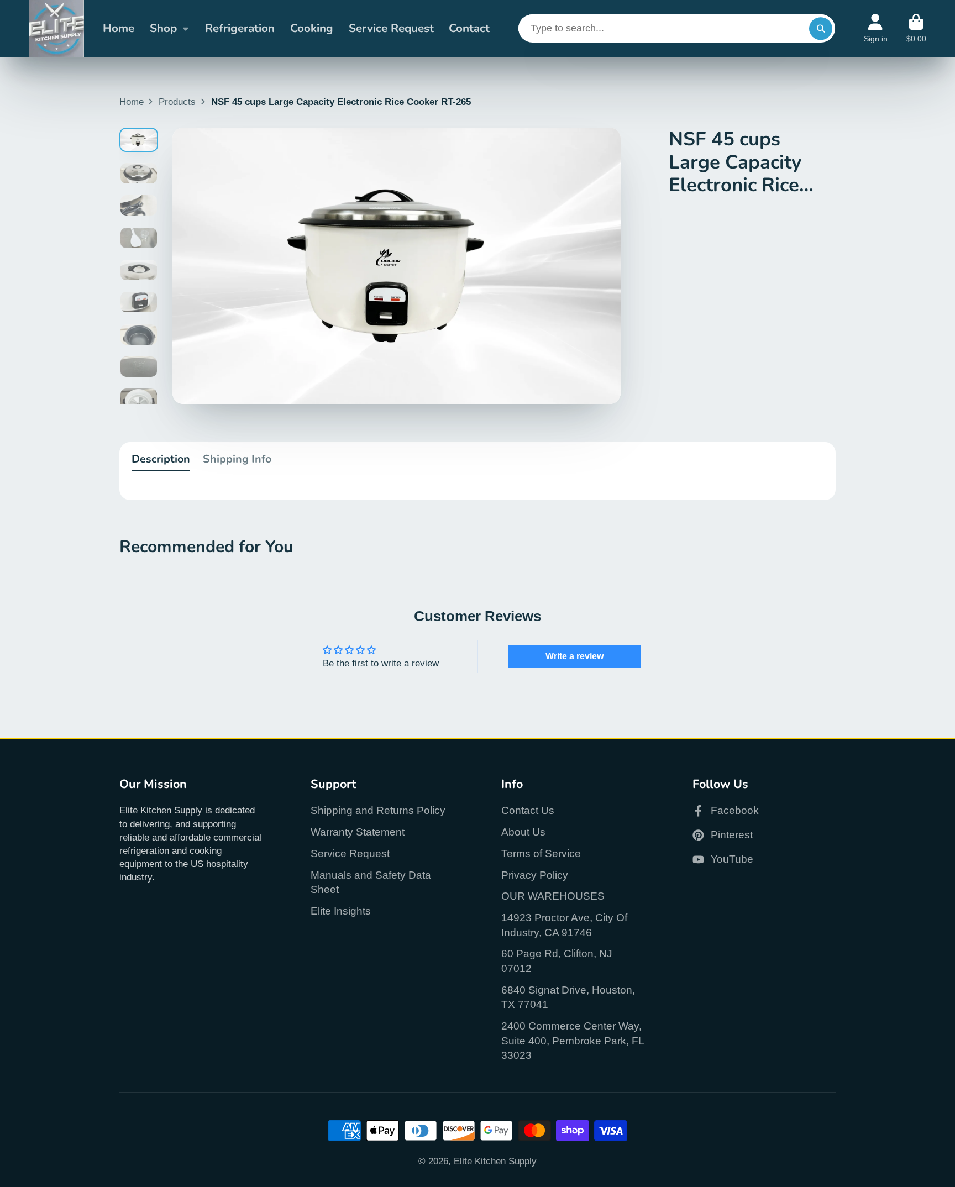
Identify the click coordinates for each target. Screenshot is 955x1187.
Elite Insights (341, 911)
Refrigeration (240, 28)
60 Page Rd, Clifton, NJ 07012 (556, 961)
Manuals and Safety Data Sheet (371, 882)
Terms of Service (541, 853)
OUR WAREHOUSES (553, 896)
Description (161, 458)
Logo (56, 28)
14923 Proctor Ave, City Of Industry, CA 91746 (564, 925)
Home (118, 28)
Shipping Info (237, 458)
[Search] (820, 28)
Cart (916, 29)
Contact (469, 28)
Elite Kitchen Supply (495, 1161)
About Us (523, 832)
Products (177, 101)
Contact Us (527, 810)
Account (876, 29)
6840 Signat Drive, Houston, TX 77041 (568, 997)
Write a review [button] (574, 656)
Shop (163, 28)
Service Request (391, 28)
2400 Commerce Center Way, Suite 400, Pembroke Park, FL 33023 (572, 1040)
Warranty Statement (358, 832)
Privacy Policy (534, 875)
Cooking (311, 28)
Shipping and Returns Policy (378, 810)
